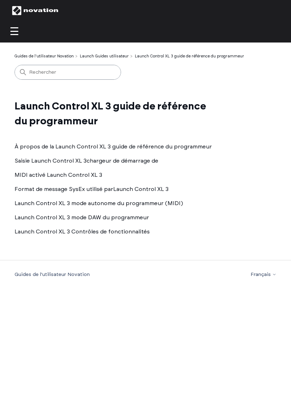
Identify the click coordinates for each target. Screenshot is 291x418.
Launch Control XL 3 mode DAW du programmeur (82, 217)
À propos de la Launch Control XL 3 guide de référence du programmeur (113, 146)
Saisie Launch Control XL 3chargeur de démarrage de (86, 161)
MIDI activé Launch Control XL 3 (58, 175)
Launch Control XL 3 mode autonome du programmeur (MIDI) (99, 203)
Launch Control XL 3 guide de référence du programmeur (189, 56)
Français (261, 274)
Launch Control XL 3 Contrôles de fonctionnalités (82, 232)
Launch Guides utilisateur (104, 56)
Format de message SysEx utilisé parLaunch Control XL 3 (92, 189)
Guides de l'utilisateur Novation (44, 56)
